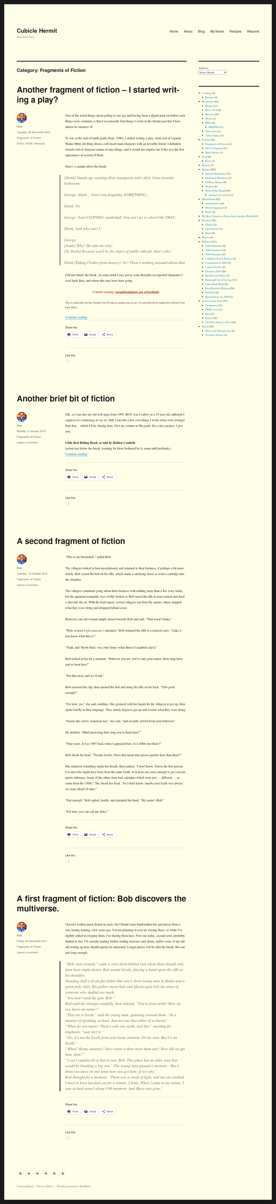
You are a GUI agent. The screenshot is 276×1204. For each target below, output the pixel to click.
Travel (205, 326)
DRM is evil (212, 309)
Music (208, 118)
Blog (201, 31)
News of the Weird (215, 190)
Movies (209, 114)
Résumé (253, 31)
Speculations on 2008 (217, 297)
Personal (39, 143)
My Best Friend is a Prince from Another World (227, 216)
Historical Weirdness (216, 178)
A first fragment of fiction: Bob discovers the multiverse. (101, 903)
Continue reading (76, 317)
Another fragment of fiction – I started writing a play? (98, 94)
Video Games (212, 135)
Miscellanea (208, 199)
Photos (205, 237)
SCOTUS (210, 292)
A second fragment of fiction (71, 540)
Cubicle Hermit (37, 30)
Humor (205, 169)
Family (209, 224)
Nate (19, 126)
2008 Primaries (213, 254)
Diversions (208, 101)
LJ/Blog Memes (214, 182)
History (206, 165)
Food (205, 156)
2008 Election (213, 250)
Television (211, 131)
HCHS (29, 143)
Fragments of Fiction (29, 138)
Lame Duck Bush (214, 284)
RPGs (208, 123)
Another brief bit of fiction (66, 398)
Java (207, 314)
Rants (208, 212)
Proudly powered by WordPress (74, 1186)
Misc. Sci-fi (211, 110)
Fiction (206, 139)
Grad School (212, 229)
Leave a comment (27, 442)
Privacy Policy (45, 1186)
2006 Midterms (213, 246)
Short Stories (212, 152)
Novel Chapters (213, 148)
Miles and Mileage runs (218, 330)
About (188, 31)
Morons (209, 186)
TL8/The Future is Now (218, 322)
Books (208, 106)
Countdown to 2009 (216, 263)
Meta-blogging (213, 207)
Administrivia (212, 203)
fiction (20, 143)
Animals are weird (218, 195)
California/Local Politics (218, 258)
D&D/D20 (214, 127)
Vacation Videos (214, 335)
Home (174, 31)
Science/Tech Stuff (212, 301)
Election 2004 (213, 271)
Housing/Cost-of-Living (218, 280)
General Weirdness (215, 173)
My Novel (217, 31)
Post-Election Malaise (217, 288)
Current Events (213, 267)
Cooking (207, 93)
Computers (211, 305)
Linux (208, 318)
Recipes (235, 31)
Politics (206, 241)
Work (208, 233)
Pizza (208, 161)
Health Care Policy (215, 275)
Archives (203, 68)
